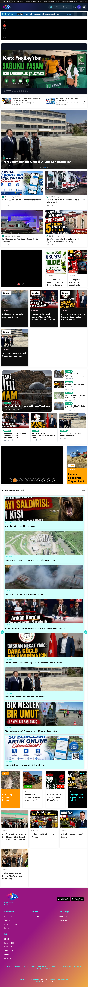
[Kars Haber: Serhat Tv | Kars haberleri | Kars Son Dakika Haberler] (6, 7)
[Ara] (79, 7)
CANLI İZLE (8, 958)
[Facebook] (63, 7)
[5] (47, 167)
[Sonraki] (84, 14)
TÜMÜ (83, 491)
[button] (4, 166)
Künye (6, 928)
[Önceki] (75, 14)
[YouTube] (69, 7)
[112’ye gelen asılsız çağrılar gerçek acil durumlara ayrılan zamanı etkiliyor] (24, 284)
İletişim (7, 920)
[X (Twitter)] (66, 7)
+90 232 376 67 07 (47, 982)
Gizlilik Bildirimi (10, 924)
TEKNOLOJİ (8, 950)
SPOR (6, 939)
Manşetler (63, 920)
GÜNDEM (8, 947)
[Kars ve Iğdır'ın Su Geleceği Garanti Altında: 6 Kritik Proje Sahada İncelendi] (44, 29)
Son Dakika (63, 916)
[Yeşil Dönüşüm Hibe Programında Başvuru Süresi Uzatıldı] (21, 284)
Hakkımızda (9, 916)
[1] (40, 167)
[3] (43, 167)
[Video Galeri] (75, 7)
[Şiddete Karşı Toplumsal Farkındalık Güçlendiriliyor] (18, 284)
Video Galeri (36, 916)
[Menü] (84, 7)
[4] (44, 167)
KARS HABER (9, 943)
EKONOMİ (8, 954)
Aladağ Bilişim (44, 979)
